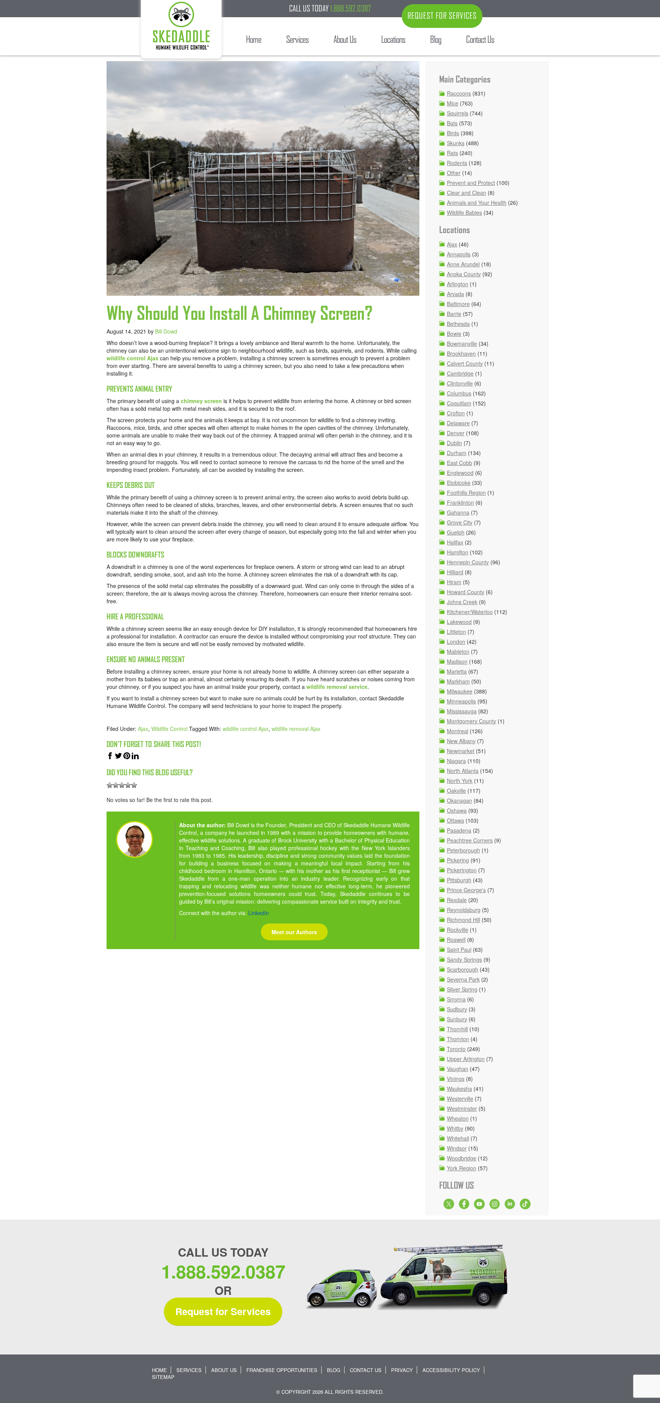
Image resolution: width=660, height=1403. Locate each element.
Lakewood (459, 621)
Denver (455, 433)
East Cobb (459, 463)
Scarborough (462, 969)
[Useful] (122, 785)
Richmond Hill (463, 919)
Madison (457, 661)
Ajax (143, 728)
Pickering (458, 860)
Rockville (457, 929)
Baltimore (458, 304)
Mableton (458, 651)
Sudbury (457, 1009)
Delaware (458, 423)
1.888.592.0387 (350, 8)
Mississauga (462, 711)
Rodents (457, 163)
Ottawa (455, 820)
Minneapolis (461, 701)
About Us (224, 1370)
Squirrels (457, 113)
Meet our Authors (294, 932)
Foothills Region (466, 492)
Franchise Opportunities (281, 1370)
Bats (452, 123)
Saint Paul (459, 949)
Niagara (456, 761)
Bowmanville (462, 343)
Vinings (455, 1078)
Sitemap (163, 1376)
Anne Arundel (463, 264)
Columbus (459, 393)
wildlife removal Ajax (296, 728)
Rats (452, 153)
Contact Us (366, 1370)
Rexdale (457, 900)
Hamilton (457, 552)
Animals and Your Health (476, 202)
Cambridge (460, 373)
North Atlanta (463, 770)
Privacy (402, 1370)
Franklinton (460, 502)
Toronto (456, 1049)
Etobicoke (459, 482)
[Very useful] (134, 785)
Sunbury (457, 1019)
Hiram (454, 582)
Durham (456, 453)
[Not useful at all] (110, 785)
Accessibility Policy (451, 1370)
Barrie (454, 314)
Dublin (454, 443)
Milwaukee (459, 691)
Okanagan (459, 800)
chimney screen (201, 401)
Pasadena (459, 830)
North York (459, 780)
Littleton (456, 631)
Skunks (455, 143)
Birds (453, 133)
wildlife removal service (336, 686)
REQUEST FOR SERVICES (442, 15)
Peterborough (463, 850)
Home (159, 1370)
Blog (333, 1370)
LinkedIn (258, 913)
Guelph (455, 532)
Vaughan (457, 1069)
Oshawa (457, 810)
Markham (458, 681)
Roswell (456, 939)
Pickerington (462, 870)
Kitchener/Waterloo (470, 612)
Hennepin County (468, 562)
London (456, 641)
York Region (461, 1168)
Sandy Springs (464, 959)
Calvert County (465, 363)
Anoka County (464, 274)
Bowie (454, 333)
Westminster (462, 1108)
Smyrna (456, 999)
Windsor (457, 1148)
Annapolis (459, 254)
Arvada (455, 294)
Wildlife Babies (464, 212)
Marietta (457, 671)
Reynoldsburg (463, 910)
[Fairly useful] (128, 785)
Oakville (456, 790)
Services (189, 1370)
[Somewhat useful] (116, 785)
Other (454, 173)
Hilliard (455, 572)
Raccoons (459, 93)
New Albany (461, 741)
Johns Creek (462, 602)
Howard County (465, 592)
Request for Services (223, 1311)
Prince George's (466, 890)
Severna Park (463, 979)
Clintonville (460, 383)
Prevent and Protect (471, 182)
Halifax (455, 542)
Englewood (460, 472)
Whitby (455, 1128)
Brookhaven (461, 353)
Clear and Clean (466, 192)
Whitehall (458, 1138)
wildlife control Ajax (133, 358)
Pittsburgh (459, 880)
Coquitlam (459, 403)
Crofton (456, 413)
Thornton (458, 1039)
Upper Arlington (466, 1059)
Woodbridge (461, 1158)
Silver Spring (462, 989)
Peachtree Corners (470, 840)
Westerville (460, 1098)
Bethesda (458, 323)
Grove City (459, 522)
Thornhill (457, 1029)
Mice (452, 103)
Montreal (457, 731)
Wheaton (458, 1118)
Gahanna (458, 512)
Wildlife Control (169, 728)
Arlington (457, 284)
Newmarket (460, 751)
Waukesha (459, 1088)
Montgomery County (471, 721)
